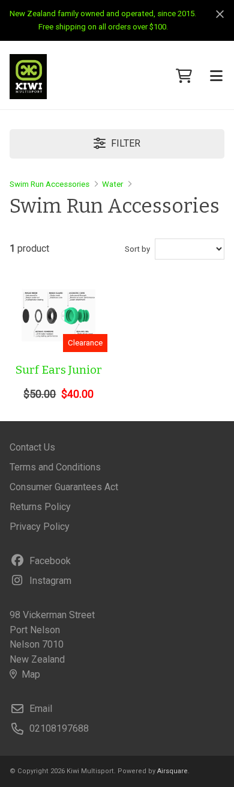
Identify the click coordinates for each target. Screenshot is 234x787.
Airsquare (172, 771)
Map (31, 674)
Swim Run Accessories (49, 184)
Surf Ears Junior (59, 370)
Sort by (137, 249)
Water (112, 184)
